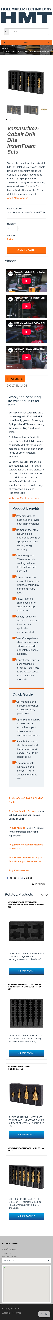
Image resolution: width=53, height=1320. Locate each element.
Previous (9, 119)
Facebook (13, 878)
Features (15, 378)
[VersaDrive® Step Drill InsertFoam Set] (26, 1094)
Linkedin (28, 878)
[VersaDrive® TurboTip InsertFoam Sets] (26, 1176)
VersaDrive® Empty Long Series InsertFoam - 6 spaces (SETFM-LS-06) (25, 986)
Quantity (11, 224)
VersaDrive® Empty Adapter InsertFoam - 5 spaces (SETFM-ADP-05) (26, 904)
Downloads (17, 385)
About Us (6, 1253)
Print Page (40, 884)
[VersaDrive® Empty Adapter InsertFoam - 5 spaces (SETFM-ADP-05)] (26, 930)
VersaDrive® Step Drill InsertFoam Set (20, 1067)
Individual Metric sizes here (24, 498)
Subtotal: (11, 235)
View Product (26, 971)
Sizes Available (14, 208)
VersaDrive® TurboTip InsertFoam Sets (26, 1149)
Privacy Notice (9, 1256)
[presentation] (14, 109)
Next (13, 119)
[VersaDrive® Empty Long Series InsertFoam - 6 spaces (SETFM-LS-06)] (26, 1012)
